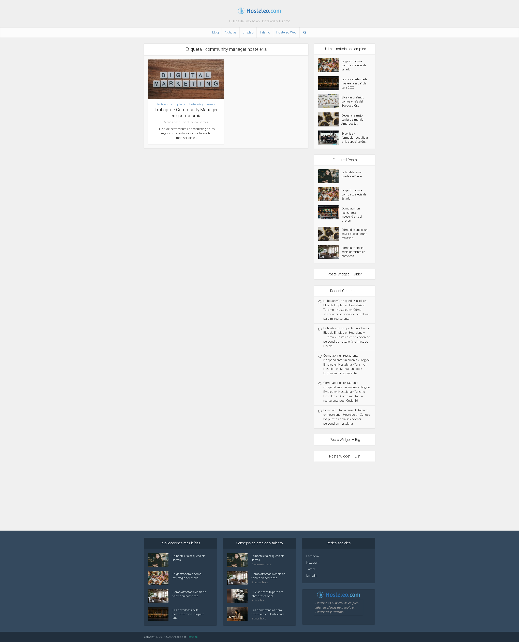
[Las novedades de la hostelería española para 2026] (329, 83)
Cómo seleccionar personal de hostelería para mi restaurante (346, 314)
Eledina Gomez (198, 122)
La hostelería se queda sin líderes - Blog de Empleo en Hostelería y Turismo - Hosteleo (346, 305)
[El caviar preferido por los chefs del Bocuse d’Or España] (329, 101)
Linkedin (311, 575)
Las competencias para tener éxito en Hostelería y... (268, 612)
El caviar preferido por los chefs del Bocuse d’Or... (352, 101)
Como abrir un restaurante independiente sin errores (352, 214)
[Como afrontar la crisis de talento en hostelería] (329, 252)
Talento (265, 32)
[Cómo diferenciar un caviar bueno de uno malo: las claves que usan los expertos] (329, 234)
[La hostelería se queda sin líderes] (329, 176)
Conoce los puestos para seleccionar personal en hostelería (346, 419)
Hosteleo (192, 637)
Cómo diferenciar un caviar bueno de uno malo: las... (354, 234)
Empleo (248, 32)
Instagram (312, 562)
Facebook (312, 556)
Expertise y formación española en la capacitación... (354, 137)
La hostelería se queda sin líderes (352, 174)
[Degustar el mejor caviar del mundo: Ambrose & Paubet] (329, 119)
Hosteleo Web (286, 32)
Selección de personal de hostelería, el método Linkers (346, 341)
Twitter (310, 569)
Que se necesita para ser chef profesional (267, 594)
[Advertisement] (259, 496)
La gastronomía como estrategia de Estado (353, 65)
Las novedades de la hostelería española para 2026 (354, 83)
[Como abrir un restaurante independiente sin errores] (329, 212)
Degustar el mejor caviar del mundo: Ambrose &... (352, 119)
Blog (215, 32)
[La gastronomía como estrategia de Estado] (329, 65)
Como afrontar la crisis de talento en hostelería (353, 252)
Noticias (231, 32)
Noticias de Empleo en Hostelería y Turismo (186, 104)
